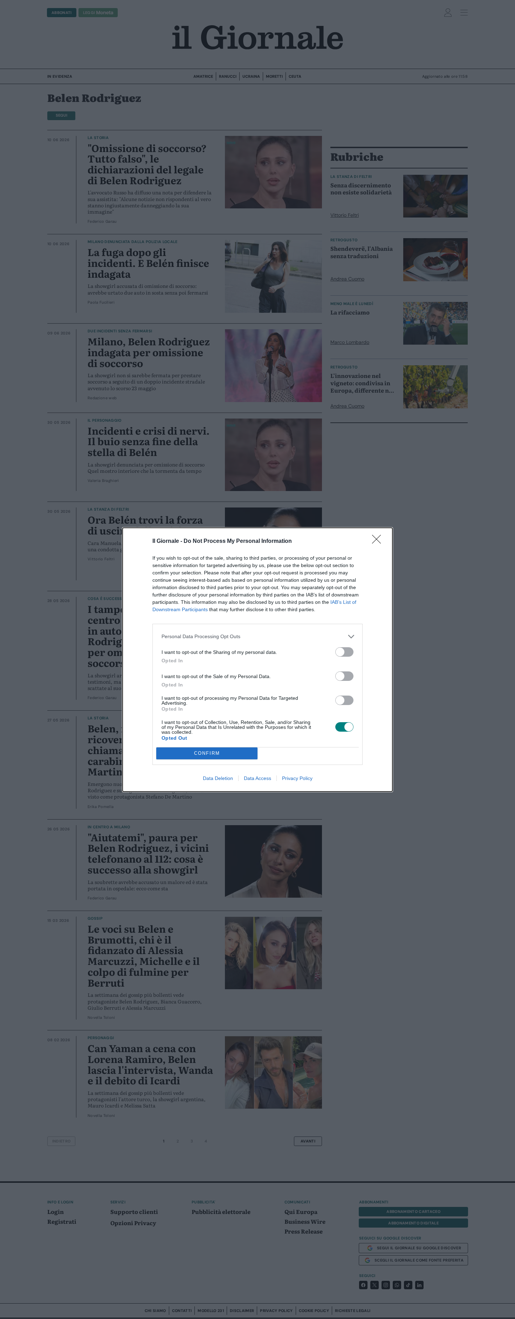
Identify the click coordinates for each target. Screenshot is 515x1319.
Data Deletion (218, 778)
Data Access (257, 778)
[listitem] (257, 636)
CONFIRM (207, 753)
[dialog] (257, 660)
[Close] (378, 541)
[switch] (344, 652)
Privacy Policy (297, 778)
